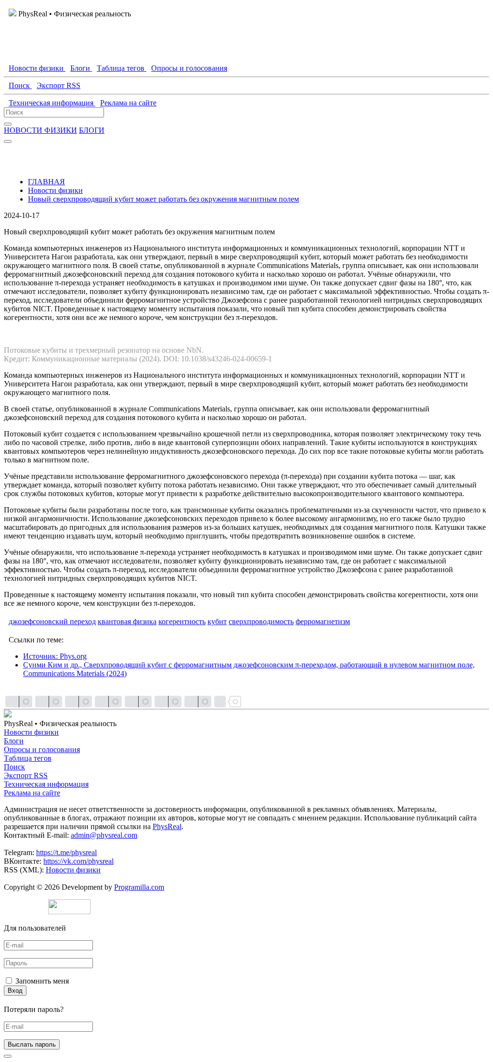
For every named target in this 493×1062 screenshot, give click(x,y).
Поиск (14, 767)
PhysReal (167, 826)
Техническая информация (46, 784)
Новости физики (55, 190)
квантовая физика (127, 621)
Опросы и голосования (42, 749)
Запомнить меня (42, 981)
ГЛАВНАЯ (46, 182)
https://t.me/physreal (66, 852)
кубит (217, 621)
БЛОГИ (91, 130)
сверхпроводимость (261, 621)
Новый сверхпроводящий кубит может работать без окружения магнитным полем (163, 199)
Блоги (14, 741)
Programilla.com (139, 887)
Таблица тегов (28, 758)
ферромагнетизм (323, 621)
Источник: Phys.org (55, 656)
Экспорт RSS (26, 775)
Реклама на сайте (32, 793)
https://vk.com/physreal (78, 861)
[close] (8, 1056)
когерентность (182, 621)
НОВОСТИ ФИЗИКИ (40, 130)
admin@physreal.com (104, 835)
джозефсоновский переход (52, 621)
